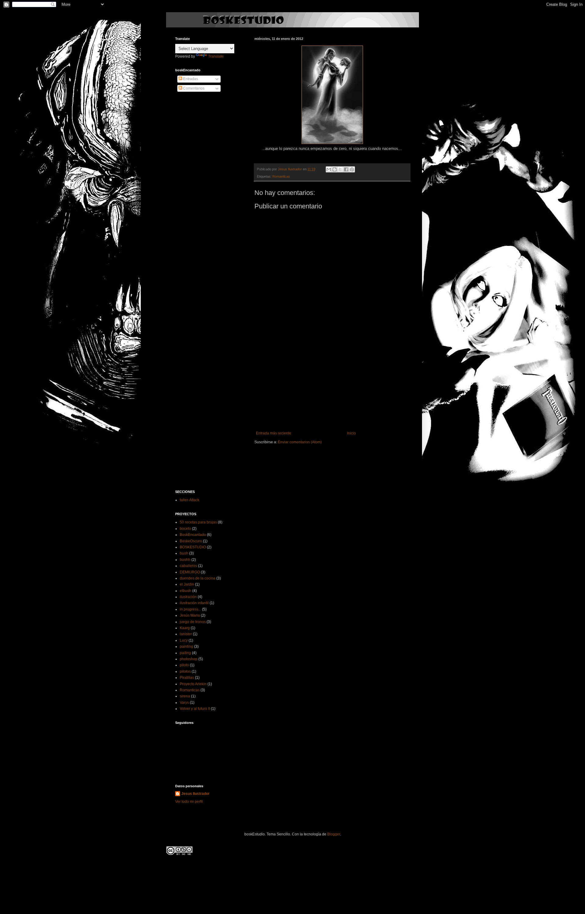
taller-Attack (189, 500)
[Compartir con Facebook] (346, 169)
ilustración (188, 597)
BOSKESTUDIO (193, 547)
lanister (186, 634)
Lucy (184, 640)
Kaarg (185, 628)
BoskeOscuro (191, 541)
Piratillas (187, 677)
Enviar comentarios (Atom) (300, 442)
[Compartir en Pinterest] (352, 169)
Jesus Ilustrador (290, 169)
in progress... (190, 609)
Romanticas (281, 176)
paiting (185, 653)
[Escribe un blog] (335, 169)
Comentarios (193, 88)
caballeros (188, 566)
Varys (184, 702)
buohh (185, 560)
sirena (185, 696)
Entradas (190, 79)
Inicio (351, 433)
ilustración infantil (194, 603)
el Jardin (187, 584)
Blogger (333, 834)
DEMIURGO (190, 572)
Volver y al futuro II (195, 709)
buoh (184, 553)
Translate (216, 56)
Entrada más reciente (273, 433)
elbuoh (185, 591)
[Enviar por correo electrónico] (329, 169)
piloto (184, 665)
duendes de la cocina (197, 578)
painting (186, 646)
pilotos (185, 671)
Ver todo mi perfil (189, 801)
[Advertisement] (332, 385)
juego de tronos (193, 622)
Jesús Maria (190, 615)
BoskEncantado (193, 535)
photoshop (188, 659)
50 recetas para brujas (198, 522)
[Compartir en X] (340, 169)
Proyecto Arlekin (193, 684)
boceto (185, 528)
